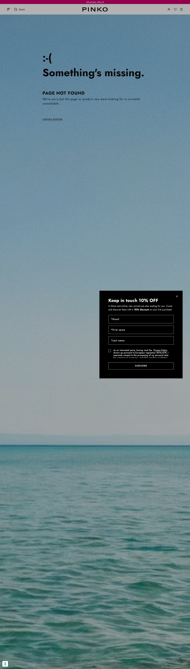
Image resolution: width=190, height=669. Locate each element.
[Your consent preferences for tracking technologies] (5, 664)
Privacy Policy (160, 350)
